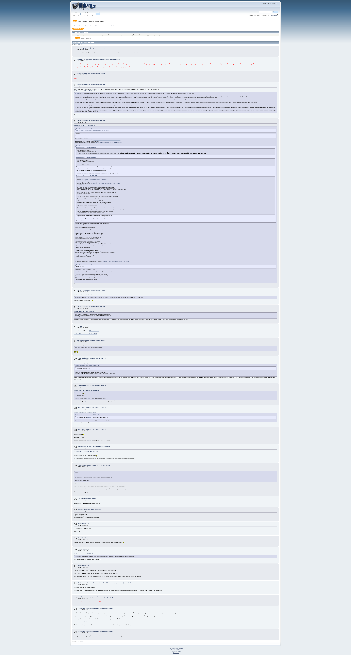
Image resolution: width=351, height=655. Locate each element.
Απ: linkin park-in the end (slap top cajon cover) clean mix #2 (115, 583)
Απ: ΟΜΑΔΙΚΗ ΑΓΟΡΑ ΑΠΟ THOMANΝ (99, 465)
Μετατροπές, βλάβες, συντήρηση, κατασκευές (88, 48)
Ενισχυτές (80, 498)
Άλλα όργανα (81, 597)
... (80, 44)
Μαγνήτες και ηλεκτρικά (83, 340)
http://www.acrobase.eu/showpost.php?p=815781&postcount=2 (107, 139)
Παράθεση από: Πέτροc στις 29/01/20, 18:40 (86, 147)
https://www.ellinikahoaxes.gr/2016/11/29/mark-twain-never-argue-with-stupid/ (92, 130)
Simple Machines (179, 648)
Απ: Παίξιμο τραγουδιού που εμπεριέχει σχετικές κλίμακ (100, 597)
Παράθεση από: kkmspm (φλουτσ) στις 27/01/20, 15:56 (86, 344)
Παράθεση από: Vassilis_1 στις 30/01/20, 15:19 (84, 125)
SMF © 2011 (172, 648)
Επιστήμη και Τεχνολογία (83, 59)
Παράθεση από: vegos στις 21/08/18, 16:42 (83, 553)
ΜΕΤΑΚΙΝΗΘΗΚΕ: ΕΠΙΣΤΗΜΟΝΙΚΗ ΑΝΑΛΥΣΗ (102, 326)
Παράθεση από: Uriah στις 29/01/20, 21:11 (83, 294)
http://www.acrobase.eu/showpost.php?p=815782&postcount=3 (108, 142)
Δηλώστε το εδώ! (274, 15)
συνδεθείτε (95, 12)
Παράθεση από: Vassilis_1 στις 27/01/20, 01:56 (84, 311)
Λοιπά (79, 523)
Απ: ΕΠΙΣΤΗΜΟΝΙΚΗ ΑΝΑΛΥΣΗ (96, 73)
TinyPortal (173, 649)
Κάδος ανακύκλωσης (82, 73)
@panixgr (77, 93)
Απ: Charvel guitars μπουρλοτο (101, 446)
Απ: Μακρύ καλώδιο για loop (97, 340)
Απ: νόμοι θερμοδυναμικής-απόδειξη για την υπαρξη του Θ (105, 59)
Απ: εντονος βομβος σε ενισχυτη (92, 509)
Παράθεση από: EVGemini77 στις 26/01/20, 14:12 (85, 412)
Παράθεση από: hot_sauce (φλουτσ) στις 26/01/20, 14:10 (87, 365)
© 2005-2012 (178, 649)
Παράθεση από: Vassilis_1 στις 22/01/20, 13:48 (86, 175)
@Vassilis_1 (88, 398)
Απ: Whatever (85, 523)
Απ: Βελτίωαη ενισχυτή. (90, 498)
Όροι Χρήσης (176, 652)
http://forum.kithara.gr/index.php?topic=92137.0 (85, 333)
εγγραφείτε (100, 12)
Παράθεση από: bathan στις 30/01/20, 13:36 (84, 264)
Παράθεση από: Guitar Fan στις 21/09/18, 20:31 (84, 469)
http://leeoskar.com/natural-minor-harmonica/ (85, 622)
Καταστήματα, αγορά (83, 465)
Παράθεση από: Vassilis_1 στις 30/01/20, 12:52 (85, 145)
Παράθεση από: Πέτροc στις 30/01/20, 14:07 (84, 128)
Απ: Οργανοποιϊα (105, 48)
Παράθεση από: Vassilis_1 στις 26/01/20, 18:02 (84, 362)
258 (82, 44)
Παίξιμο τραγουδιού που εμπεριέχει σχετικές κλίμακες (99, 608)
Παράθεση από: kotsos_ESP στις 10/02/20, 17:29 (85, 90)
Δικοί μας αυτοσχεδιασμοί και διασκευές (88, 583)
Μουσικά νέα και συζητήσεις (85, 446)
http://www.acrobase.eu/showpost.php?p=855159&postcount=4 (106, 183)
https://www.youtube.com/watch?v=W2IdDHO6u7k (86, 451)
